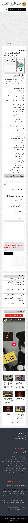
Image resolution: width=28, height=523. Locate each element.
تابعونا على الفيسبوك (18, 438)
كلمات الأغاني (22, 50)
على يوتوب (15, 176)
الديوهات (9, 295)
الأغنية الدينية (19, 289)
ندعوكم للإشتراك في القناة (13, 315)
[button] (17, 9)
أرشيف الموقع (19, 303)
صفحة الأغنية (9, 64)
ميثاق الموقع (16, 247)
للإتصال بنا (21, 440)
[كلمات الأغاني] (21, 64)
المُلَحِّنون (9, 282)
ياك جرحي (5, 184)
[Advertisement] (14, 27)
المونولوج (20, 295)
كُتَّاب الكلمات (8, 279)
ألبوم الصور (9, 303)
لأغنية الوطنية (19, 282)
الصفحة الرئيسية (20, 433)
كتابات (11, 60)
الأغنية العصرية (19, 279)
